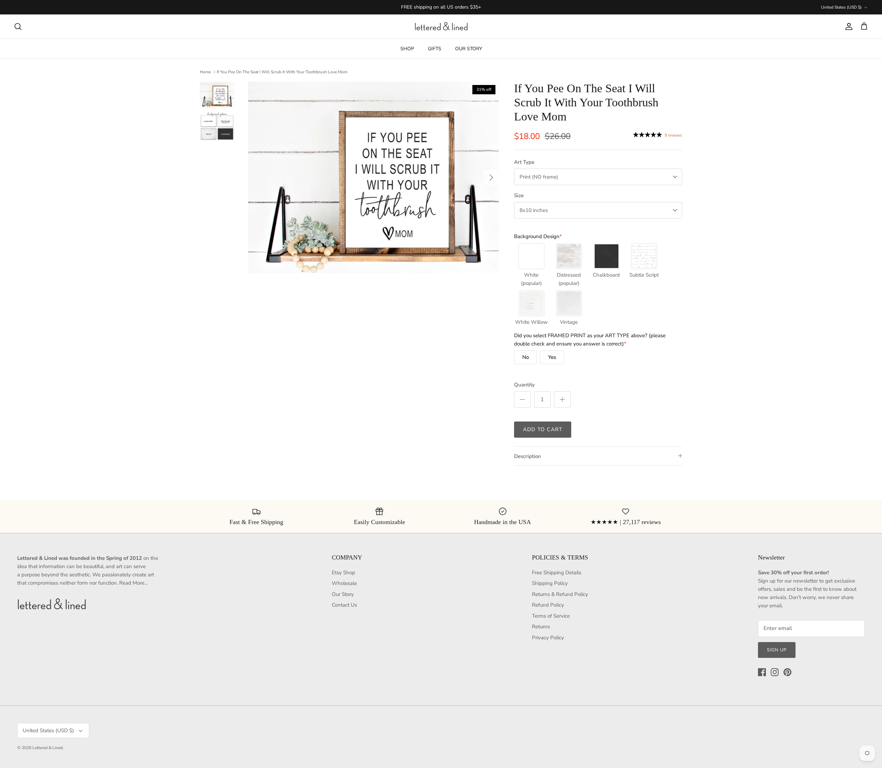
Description (527, 456)
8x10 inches (534, 210)
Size (519, 195)
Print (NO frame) (539, 176)
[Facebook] (762, 672)
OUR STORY (468, 48)
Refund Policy (548, 604)
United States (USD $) (841, 7)
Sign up (777, 650)
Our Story (343, 594)
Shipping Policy (550, 583)
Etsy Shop (343, 572)
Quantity (524, 384)
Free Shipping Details (556, 572)
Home (205, 72)
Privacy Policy (548, 637)
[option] (373, 177)
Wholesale (344, 583)
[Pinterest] (787, 672)
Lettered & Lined (47, 747)
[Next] (491, 177)
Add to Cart (542, 429)
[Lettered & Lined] (441, 26)
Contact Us (344, 604)
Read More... (133, 582)
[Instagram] (775, 672)
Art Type (524, 162)
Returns (541, 626)
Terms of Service (551, 615)
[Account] (847, 26)
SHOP (407, 48)
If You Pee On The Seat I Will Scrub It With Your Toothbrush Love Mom (282, 72)
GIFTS (434, 48)
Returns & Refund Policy (560, 594)
